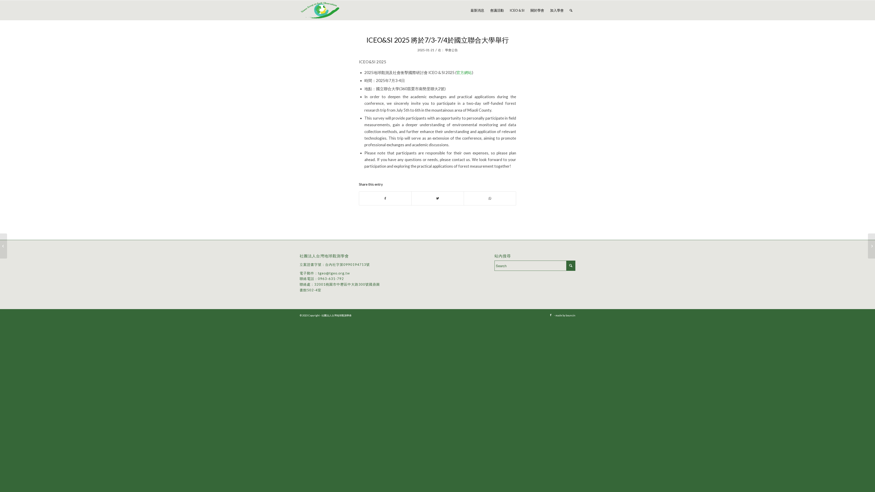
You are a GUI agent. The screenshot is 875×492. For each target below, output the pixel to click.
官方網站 (464, 72)
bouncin (570, 315)
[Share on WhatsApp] (490, 198)
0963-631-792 (331, 279)
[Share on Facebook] (385, 198)
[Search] (571, 10)
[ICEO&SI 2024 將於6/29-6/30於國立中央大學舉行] (3, 246)
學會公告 (451, 50)
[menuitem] (477, 10)
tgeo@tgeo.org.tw (334, 273)
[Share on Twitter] (437, 198)
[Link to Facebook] (550, 315)
